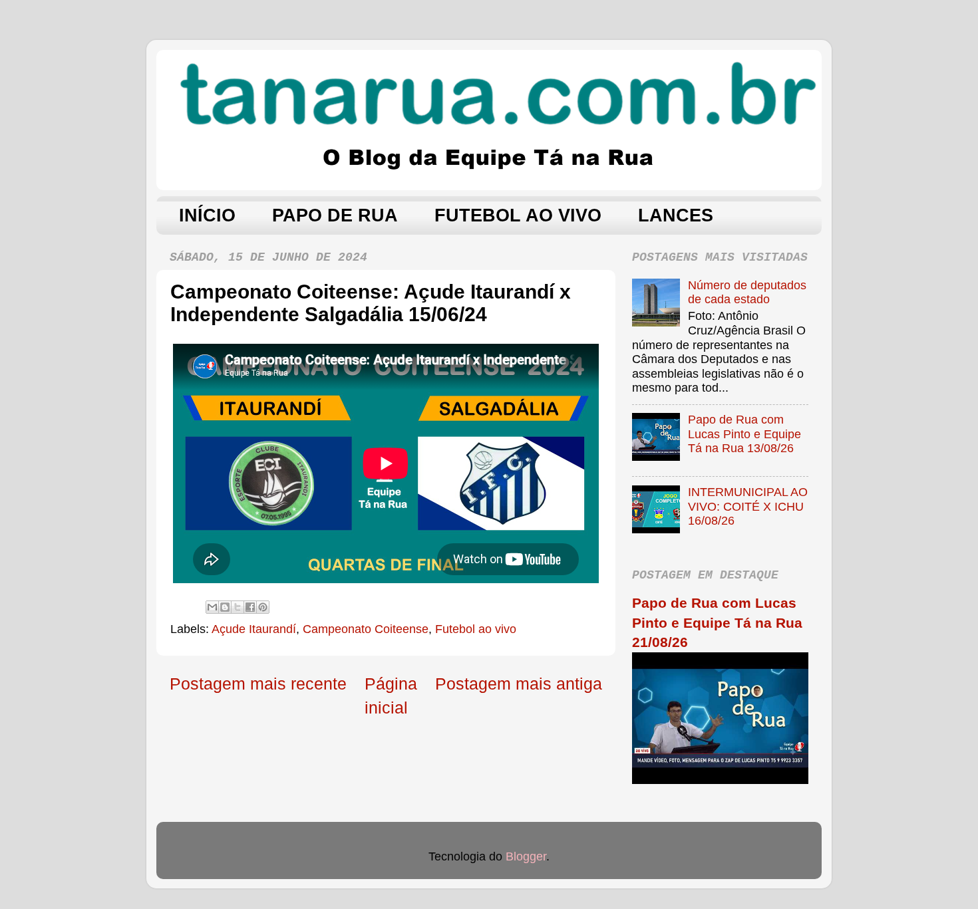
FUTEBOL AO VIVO (517, 215)
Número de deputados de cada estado (747, 293)
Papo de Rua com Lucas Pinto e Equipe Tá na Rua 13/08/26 (744, 434)
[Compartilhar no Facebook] (250, 607)
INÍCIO (207, 215)
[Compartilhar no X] (237, 607)
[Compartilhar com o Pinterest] (262, 607)
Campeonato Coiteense (365, 629)
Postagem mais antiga (518, 683)
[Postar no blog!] (225, 607)
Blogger (526, 856)
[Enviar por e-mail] (212, 607)
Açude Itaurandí (254, 629)
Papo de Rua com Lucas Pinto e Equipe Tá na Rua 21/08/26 (717, 622)
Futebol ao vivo (475, 629)
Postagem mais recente (258, 683)
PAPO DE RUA (335, 215)
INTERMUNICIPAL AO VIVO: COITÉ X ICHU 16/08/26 (748, 506)
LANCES (675, 215)
